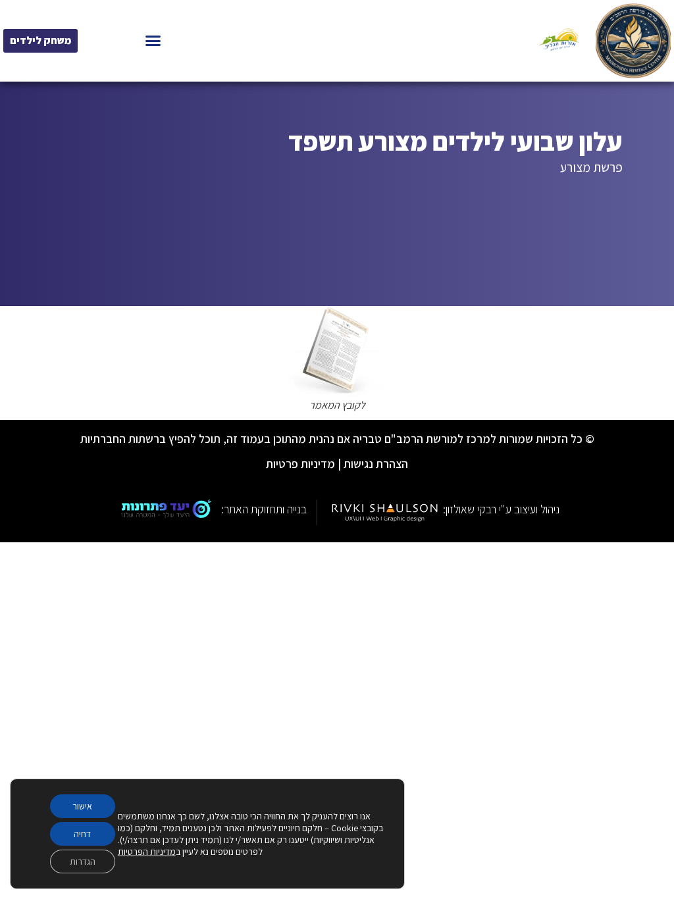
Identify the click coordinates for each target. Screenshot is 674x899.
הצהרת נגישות (376, 463)
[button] (153, 40)
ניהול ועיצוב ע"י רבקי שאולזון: (501, 509)
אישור (82, 806)
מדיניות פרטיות (300, 463)
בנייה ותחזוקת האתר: (264, 509)
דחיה (82, 834)
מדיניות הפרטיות (147, 852)
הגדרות (82, 861)
